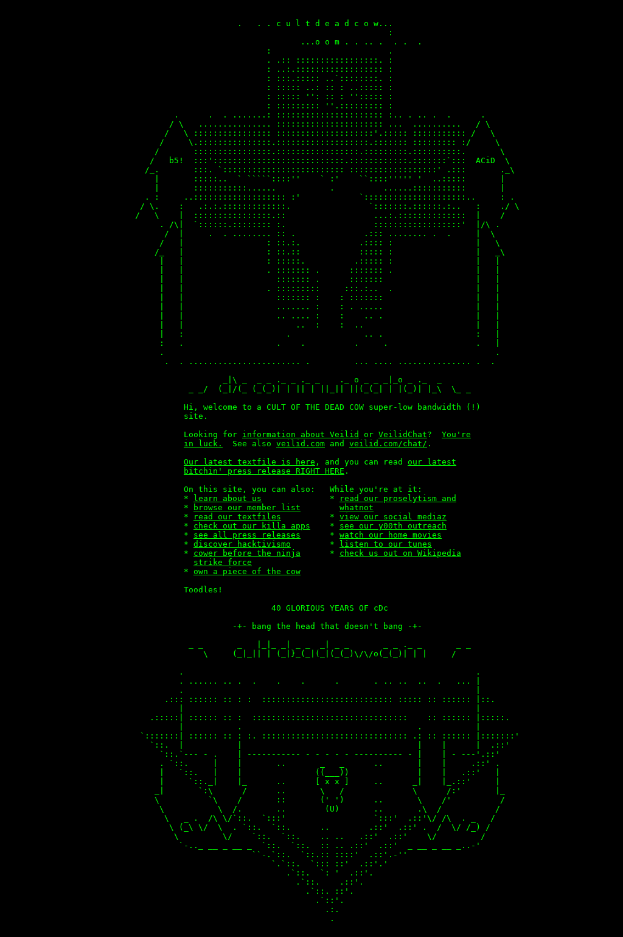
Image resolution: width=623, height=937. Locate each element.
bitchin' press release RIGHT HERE (264, 471)
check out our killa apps (251, 525)
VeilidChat (402, 434)
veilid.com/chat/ (388, 443)
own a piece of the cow (247, 571)
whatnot (356, 507)
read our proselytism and (397, 498)
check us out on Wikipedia (400, 553)
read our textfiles (237, 516)
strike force (222, 562)
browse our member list (247, 507)
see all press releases (247, 534)
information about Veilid (300, 434)
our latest (432, 461)
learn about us (227, 498)
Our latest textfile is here (249, 461)
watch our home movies (390, 534)
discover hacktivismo (242, 544)
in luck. (203, 443)
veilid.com (300, 443)
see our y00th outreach (393, 525)
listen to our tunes (385, 544)
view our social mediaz (393, 516)
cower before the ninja (247, 553)
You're (456, 434)
